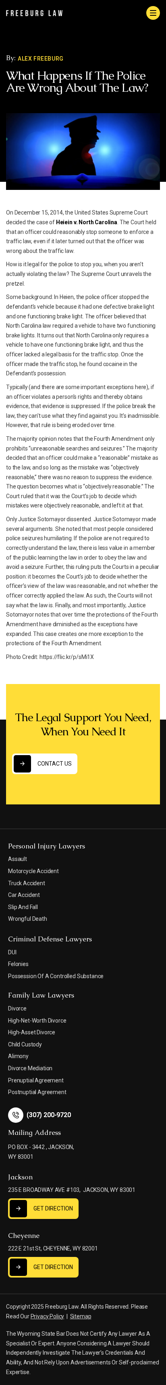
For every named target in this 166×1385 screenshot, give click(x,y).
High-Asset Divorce (31, 1032)
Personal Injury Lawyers (46, 846)
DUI (12, 952)
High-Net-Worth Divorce (37, 1020)
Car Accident (24, 895)
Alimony (18, 1056)
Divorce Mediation (30, 1068)
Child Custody (25, 1044)
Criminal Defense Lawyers (50, 939)
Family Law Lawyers (41, 995)
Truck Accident (26, 883)
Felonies (18, 964)
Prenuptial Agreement (36, 1080)
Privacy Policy (47, 1316)
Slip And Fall (23, 907)
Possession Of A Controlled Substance (56, 976)
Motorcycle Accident (33, 871)
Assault (17, 859)
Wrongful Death (27, 919)
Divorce (17, 1008)
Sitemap (80, 1316)
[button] (153, 13)
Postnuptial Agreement (37, 1092)
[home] (34, 13)
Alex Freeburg (41, 58)
